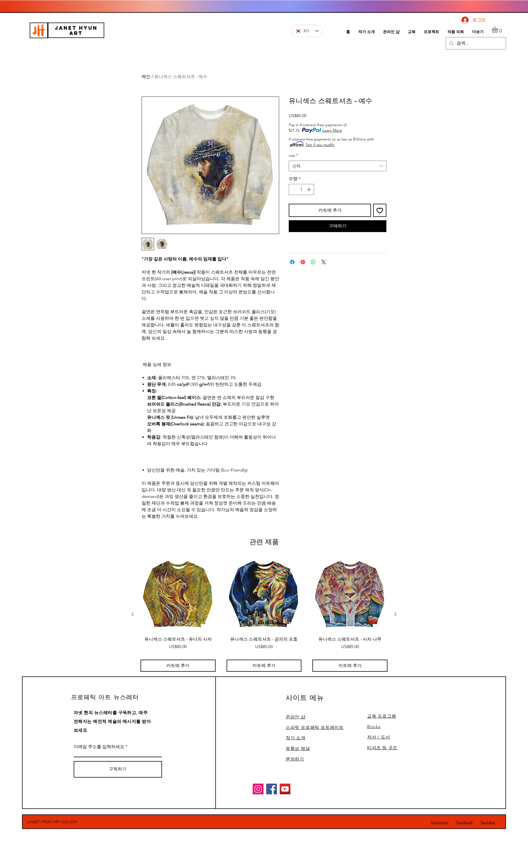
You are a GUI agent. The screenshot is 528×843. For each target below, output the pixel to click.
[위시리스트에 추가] (379, 210)
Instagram (439, 822)
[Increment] (309, 189)
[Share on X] (323, 262)
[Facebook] (271, 789)
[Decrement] (293, 189)
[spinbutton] (301, 189)
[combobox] (337, 166)
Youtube (487, 822)
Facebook (464, 822)
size (293, 155)
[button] (498, 29)
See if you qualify (320, 144)
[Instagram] (258, 789)
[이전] (132, 614)
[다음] (395, 614)
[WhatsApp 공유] (313, 262)
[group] (264, 614)
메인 (146, 76)
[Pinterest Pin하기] (302, 262)
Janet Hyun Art (76, 30)
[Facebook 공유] (292, 262)
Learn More (332, 130)
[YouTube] (285, 789)
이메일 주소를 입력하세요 (99, 747)
